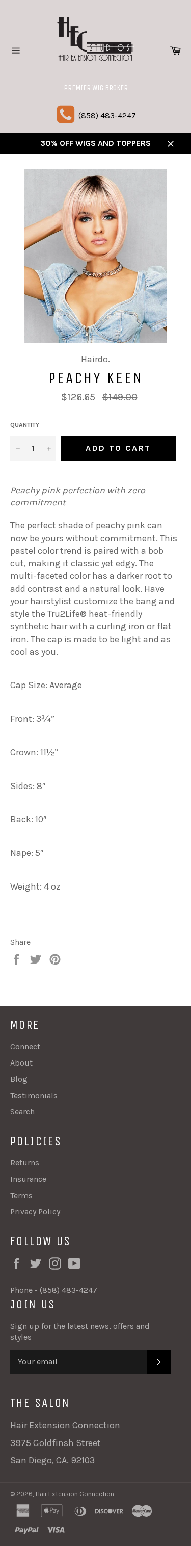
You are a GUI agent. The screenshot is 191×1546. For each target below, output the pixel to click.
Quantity (24, 424)
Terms (21, 1195)
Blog (19, 1079)
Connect (25, 1046)
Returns (24, 1163)
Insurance (28, 1179)
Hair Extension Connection (75, 1494)
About (21, 1063)
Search (22, 1112)
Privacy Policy (35, 1211)
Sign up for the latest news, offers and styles (80, 1331)
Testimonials (34, 1095)
